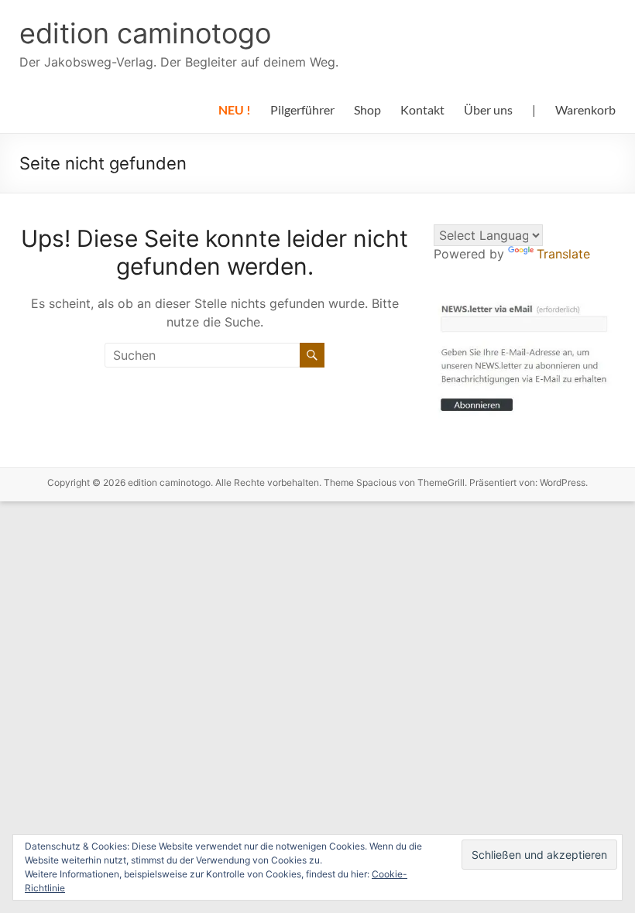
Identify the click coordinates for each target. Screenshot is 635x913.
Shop (367, 109)
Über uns (488, 109)
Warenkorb (585, 109)
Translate (563, 254)
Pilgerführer (302, 109)
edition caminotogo (145, 33)
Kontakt (422, 109)
